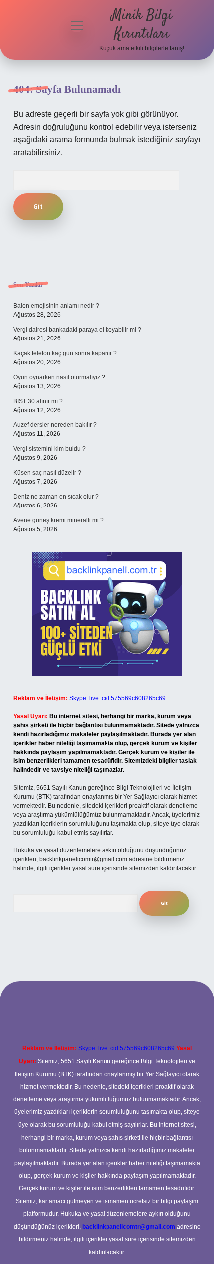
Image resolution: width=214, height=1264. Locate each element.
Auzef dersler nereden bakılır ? (55, 424)
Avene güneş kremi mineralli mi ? (58, 520)
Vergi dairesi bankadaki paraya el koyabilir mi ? (77, 329)
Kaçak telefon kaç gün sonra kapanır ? (65, 353)
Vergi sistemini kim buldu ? (49, 448)
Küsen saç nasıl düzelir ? (47, 472)
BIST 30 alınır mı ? (38, 401)
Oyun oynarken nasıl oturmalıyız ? (59, 377)
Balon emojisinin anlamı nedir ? (56, 305)
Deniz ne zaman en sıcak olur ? (56, 496)
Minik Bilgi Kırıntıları (141, 25)
